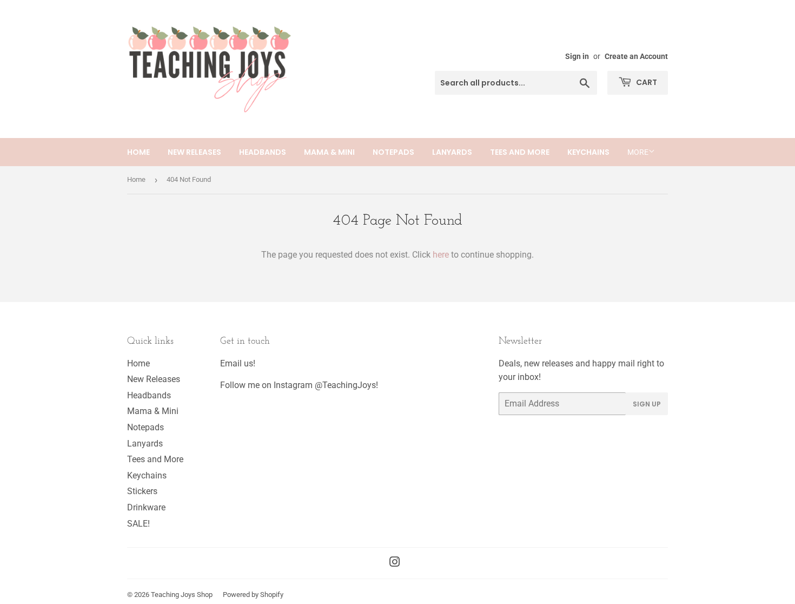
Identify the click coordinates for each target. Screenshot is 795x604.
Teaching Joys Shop (182, 594)
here (441, 255)
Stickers (142, 491)
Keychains (588, 152)
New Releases (194, 152)
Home (138, 152)
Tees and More (519, 152)
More (637, 152)
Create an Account (636, 56)
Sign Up (647, 404)
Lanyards (452, 152)
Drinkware (146, 507)
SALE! (138, 523)
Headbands (262, 152)
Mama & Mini (329, 152)
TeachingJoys (349, 385)
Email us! (237, 363)
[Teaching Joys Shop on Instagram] (394, 563)
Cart (645, 82)
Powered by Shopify (253, 594)
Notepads (393, 152)
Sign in (577, 56)
